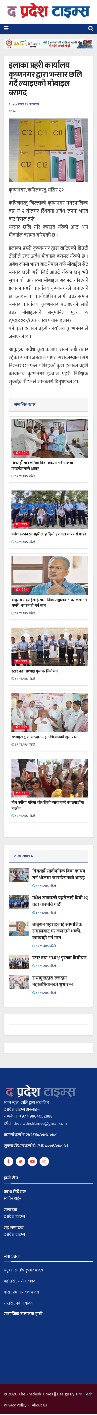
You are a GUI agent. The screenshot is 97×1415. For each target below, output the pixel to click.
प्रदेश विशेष (21, 453)
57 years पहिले (24, 476)
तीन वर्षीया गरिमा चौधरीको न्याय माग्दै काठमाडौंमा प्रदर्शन (47, 805)
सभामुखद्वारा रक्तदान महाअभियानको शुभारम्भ (44, 737)
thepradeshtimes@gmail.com (40, 1123)
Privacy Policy (15, 1405)
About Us (39, 1405)
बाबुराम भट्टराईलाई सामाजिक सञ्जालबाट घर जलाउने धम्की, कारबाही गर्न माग (49, 603)
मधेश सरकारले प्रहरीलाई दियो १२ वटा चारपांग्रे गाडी (48, 534)
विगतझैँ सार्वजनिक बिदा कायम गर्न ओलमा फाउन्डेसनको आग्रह (42, 466)
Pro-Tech (84, 1394)
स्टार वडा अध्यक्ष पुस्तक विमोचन (34, 671)
